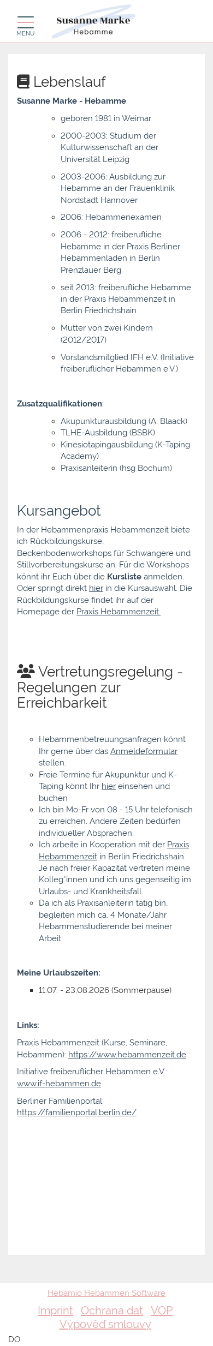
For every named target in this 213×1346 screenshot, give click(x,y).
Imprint (55, 1310)
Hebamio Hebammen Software (106, 1293)
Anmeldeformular (143, 751)
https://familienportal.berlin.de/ (77, 1112)
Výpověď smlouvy (105, 1324)
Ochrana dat (112, 1310)
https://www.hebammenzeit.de (127, 1055)
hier (96, 588)
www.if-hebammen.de (59, 1083)
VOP (162, 1310)
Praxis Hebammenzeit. (118, 612)
